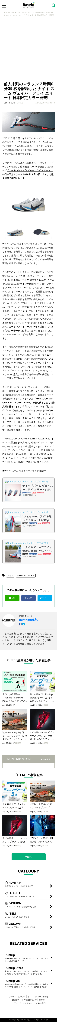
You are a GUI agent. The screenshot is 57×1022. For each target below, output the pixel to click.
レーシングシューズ (25, 575)
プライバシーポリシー (22, 1003)
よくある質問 (39, 1003)
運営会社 (42, 1000)
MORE (46, 759)
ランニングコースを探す (38, 996)
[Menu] (4, 6)
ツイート (46, 598)
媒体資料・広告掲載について (24, 1000)
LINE (14, 598)
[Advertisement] (28, 50)
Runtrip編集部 (28, 619)
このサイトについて (17, 996)
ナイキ (10, 575)
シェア (29, 598)
